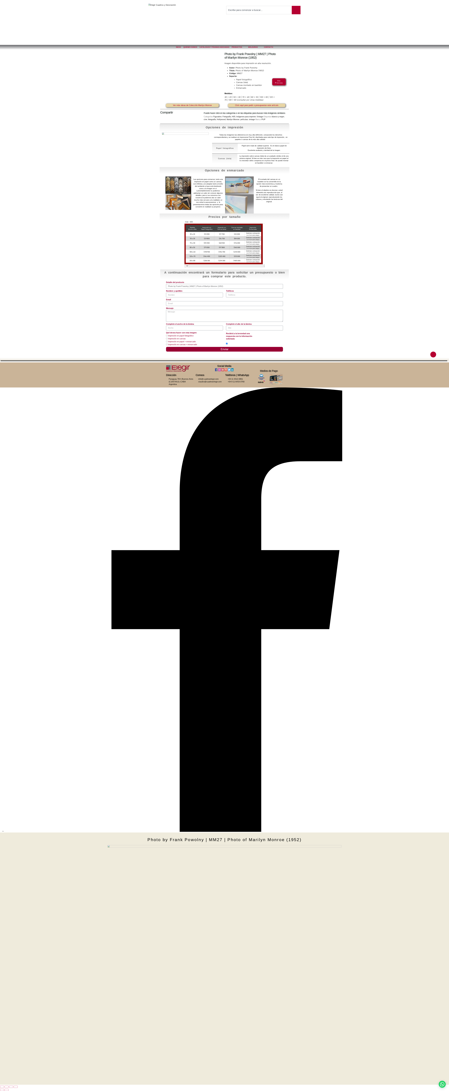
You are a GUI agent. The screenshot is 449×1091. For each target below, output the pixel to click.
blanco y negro (278, 117)
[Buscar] (296, 10)
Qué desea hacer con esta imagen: (181, 333)
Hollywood (221, 119)
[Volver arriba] (433, 354)
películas (244, 119)
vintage (252, 119)
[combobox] (258, 10)
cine (205, 119)
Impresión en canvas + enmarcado (182, 345)
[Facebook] (227, 831)
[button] (160, 118)
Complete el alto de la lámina (239, 324)
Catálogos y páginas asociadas (214, 47)
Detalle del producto (175, 282)
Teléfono (230, 291)
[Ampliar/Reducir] (2, 1087)
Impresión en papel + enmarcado (182, 342)
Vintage (260, 117)
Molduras (253, 47)
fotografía (212, 119)
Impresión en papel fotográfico (181, 336)
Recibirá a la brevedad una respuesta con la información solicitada (239, 336)
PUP (263, 119)
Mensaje (170, 308)
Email (168, 300)
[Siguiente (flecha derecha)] (7, 1090)
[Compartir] (11, 1087)
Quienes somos (190, 47)
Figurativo (217, 117)
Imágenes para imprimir (246, 117)
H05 (233, 117)
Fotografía (227, 117)
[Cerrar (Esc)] (16, 1087)
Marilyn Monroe (233, 119)
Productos (237, 47)
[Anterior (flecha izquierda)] (2, 1090)
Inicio (178, 47)
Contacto (268, 47)
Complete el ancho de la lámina (180, 324)
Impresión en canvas (177, 339)
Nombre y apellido (174, 291)
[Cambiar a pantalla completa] (7, 1087)
